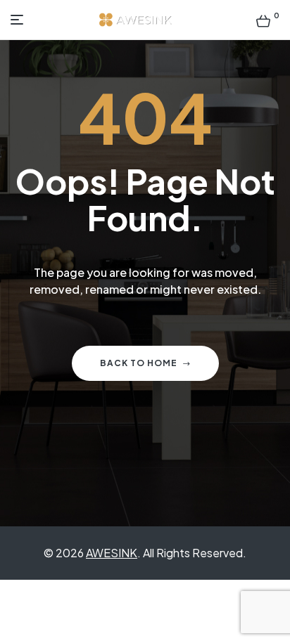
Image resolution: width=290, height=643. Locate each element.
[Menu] (20, 20)
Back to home (138, 363)
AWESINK (111, 552)
